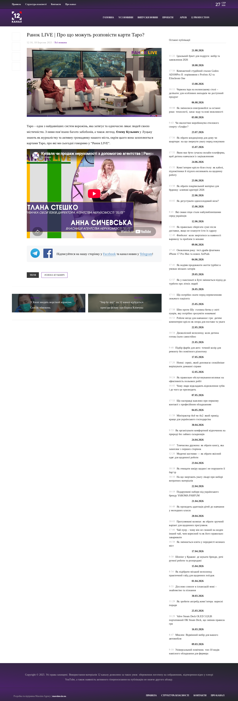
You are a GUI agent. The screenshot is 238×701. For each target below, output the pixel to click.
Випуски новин (148, 17)
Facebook (109, 254)
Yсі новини (125, 17)
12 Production (200, 17)
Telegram (146, 254)
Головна (108, 17)
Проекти (167, 17)
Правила (16, 4)
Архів (183, 17)
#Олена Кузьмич (54, 275)
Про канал (70, 4)
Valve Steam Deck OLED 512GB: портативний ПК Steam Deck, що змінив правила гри (197, 620)
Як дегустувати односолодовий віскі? (198, 201)
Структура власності (35, 4)
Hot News (34, 297)
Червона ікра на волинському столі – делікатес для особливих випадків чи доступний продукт (196, 93)
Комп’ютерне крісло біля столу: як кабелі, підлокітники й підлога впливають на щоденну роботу (196, 171)
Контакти (56, 4)
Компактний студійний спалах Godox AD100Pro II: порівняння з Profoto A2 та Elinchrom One (194, 75)
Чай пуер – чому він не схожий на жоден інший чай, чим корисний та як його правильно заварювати (196, 534)
